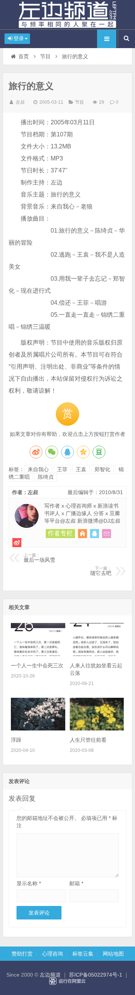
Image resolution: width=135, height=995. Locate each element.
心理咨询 (52, 954)
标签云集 (82, 954)
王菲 (62, 469)
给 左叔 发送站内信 (106, 533)
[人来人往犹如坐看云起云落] (97, 654)
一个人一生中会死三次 (37, 665)
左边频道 (67, 15)
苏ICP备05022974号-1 (95, 975)
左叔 (20, 102)
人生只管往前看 (88, 740)
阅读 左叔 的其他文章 (60, 533)
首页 (23, 56)
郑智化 (102, 469)
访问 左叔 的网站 (82, 533)
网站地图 (113, 954)
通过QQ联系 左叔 (94, 533)
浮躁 (16, 740)
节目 (45, 56)
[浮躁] (38, 729)
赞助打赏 (22, 954)
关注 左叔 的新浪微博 (16, 542)
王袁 (81, 469)
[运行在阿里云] (67, 981)
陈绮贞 (46, 477)
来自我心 (38, 469)
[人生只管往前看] (97, 729)
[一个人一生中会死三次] (38, 654)
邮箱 (76, 883)
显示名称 (28, 883)
